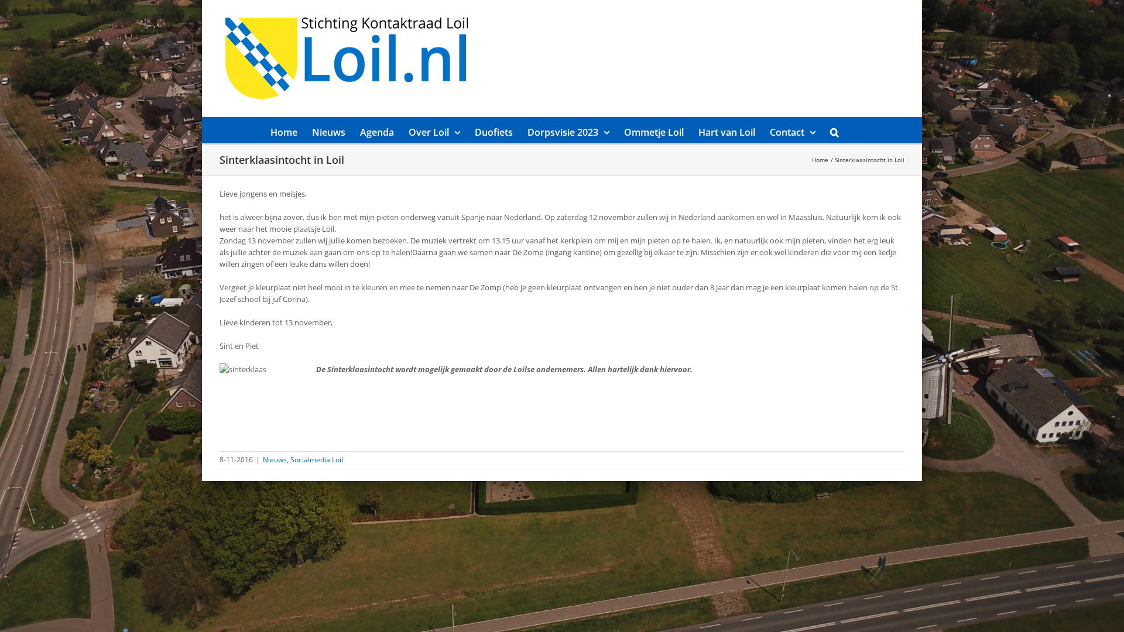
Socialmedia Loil (316, 460)
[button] (834, 130)
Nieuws (275, 460)
